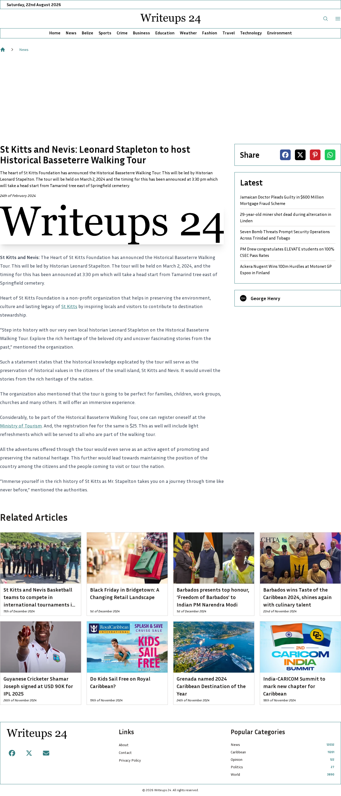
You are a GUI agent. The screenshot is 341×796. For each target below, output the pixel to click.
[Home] (2, 49)
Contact (125, 752)
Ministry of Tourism (21, 426)
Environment (279, 32)
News (71, 32)
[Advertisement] (170, 98)
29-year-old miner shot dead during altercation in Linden (285, 217)
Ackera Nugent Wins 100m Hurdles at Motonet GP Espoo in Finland (286, 269)
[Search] (325, 18)
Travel (228, 32)
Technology (251, 32)
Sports (105, 32)
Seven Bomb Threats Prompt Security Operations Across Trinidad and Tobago (285, 235)
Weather (188, 32)
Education (164, 32)
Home (54, 32)
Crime (122, 32)
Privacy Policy (130, 760)
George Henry (265, 298)
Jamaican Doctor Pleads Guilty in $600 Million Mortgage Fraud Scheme (282, 200)
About (124, 744)
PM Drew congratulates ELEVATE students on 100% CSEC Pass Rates (287, 252)
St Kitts (69, 306)
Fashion (209, 32)
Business (141, 32)
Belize (87, 32)
